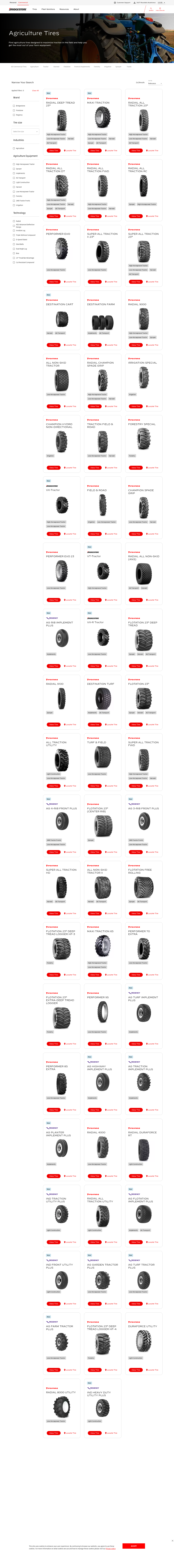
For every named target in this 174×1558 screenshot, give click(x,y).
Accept (134, 1546)
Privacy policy (111, 1549)
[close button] (172, 1540)
